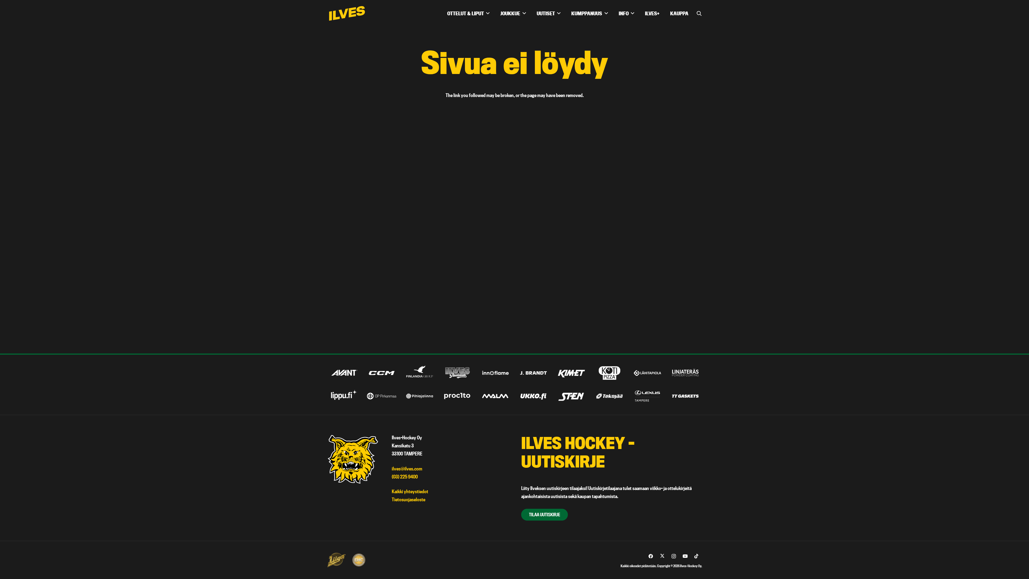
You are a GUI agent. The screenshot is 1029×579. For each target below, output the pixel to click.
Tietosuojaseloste (408, 499)
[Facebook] (651, 556)
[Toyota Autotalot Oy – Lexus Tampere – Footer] (647, 396)
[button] (699, 13)
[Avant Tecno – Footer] (343, 373)
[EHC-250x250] (358, 560)
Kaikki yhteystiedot (410, 491)
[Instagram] (674, 556)
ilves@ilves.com (407, 469)
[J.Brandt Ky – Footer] (533, 373)
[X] (662, 556)
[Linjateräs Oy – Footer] (685, 373)
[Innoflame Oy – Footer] (495, 373)
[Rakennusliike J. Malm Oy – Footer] (495, 396)
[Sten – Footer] (571, 396)
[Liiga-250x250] (336, 560)
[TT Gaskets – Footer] (685, 396)
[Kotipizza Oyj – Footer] (609, 373)
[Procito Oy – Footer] (457, 396)
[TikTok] (696, 556)
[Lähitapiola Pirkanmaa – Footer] (647, 373)
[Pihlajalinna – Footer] (419, 396)
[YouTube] (685, 556)
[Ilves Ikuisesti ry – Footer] (457, 373)
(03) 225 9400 (405, 477)
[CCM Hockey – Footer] (381, 373)
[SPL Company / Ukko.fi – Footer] (533, 396)
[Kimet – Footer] (571, 373)
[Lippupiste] (343, 396)
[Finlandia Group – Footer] (419, 373)
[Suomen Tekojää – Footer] (609, 396)
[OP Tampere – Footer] (381, 396)
